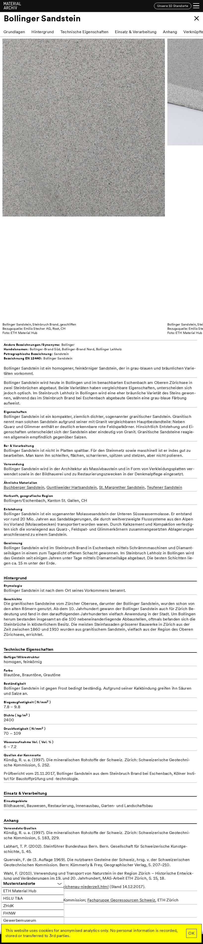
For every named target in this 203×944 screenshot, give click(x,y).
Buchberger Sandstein (24, 487)
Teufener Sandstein (164, 487)
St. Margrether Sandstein (122, 487)
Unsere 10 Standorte (172, 6)
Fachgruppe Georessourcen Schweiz (121, 900)
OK (191, 933)
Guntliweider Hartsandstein (72, 487)
